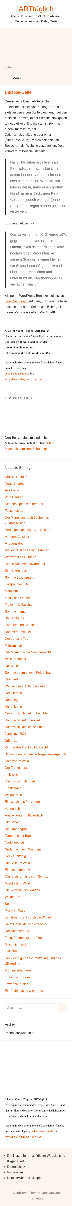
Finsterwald (13, 788)
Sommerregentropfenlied (22, 720)
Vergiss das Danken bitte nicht (26, 747)
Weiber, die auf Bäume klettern (26, 686)
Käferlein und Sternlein (21, 625)
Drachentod (13, 679)
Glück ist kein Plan (18, 477)
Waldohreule (14, 795)
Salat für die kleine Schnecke (25, 924)
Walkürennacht (15, 659)
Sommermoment (16, 611)
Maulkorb (11, 591)
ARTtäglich (36, 9)
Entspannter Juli (16, 584)
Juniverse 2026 (16, 733)
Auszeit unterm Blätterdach (24, 815)
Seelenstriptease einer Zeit (24, 504)
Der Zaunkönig (15, 856)
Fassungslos (14, 510)
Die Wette (12, 666)
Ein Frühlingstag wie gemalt (24, 990)
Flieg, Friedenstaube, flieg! (24, 937)
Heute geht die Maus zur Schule (27, 530)
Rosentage (12, 700)
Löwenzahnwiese (17, 977)
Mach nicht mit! (15, 944)
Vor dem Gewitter (17, 536)
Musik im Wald (15, 910)
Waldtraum (12, 897)
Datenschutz (16, 1166)
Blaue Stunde (14, 618)
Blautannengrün (16, 829)
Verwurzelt (12, 808)
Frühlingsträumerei (18, 970)
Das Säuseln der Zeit (20, 781)
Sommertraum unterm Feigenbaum (29, 672)
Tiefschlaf (11, 951)
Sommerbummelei (18, 632)
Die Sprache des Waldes (22, 890)
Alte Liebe (12, 490)
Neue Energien (15, 483)
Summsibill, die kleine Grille (24, 727)
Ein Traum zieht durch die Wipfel (28, 917)
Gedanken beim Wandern (23, 849)
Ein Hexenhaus (16, 570)
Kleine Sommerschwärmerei (25, 564)
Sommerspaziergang (19, 577)
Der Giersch (13, 693)
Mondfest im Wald (17, 883)
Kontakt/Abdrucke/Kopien (25, 1178)
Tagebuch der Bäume (20, 835)
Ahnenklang (13, 706)
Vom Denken (14, 497)
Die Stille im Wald (17, 863)
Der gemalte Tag (16, 638)
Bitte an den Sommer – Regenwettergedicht (36, 754)
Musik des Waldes (18, 598)
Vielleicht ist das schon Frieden (27, 550)
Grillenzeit (12, 740)
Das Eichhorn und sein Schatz (26, 876)
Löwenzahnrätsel (17, 984)
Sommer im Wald (17, 761)
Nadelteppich (14, 842)
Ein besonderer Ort (18, 869)
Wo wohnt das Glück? (20, 557)
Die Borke (12, 822)
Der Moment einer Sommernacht (28, 652)
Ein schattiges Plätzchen (22, 801)
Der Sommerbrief (17, 931)
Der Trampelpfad (17, 767)
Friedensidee (14, 543)
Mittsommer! (13, 645)
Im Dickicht (12, 774)
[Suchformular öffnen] (33, 45)
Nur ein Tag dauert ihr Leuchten (27, 713)
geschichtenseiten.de (17, 373)
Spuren (10, 903)
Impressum (15, 1172)
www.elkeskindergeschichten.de (23, 379)
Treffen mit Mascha (18, 604)
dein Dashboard (16, 301)
